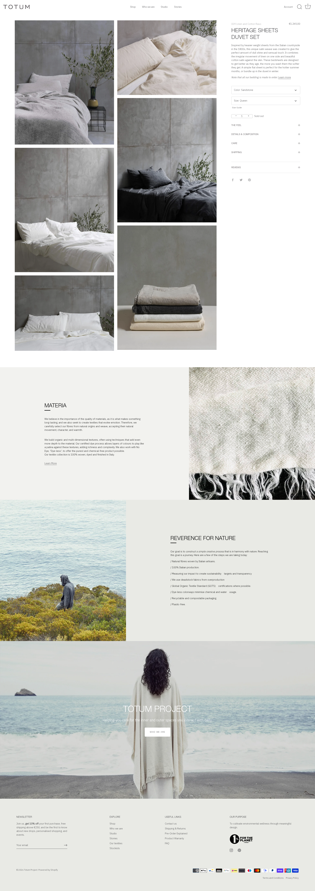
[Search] (299, 7)
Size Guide (237, 107)
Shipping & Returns (175, 828)
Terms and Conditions (273, 878)
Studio (164, 6)
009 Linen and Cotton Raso (246, 23)
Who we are (148, 6)
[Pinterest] (239, 850)
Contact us (171, 823)
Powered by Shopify (48, 869)
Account (288, 6)
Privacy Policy (292, 878)
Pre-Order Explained (176, 833)
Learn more (284, 77)
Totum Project (30, 869)
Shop (133, 6)
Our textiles (116, 843)
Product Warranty (174, 838)
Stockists (115, 848)
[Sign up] (65, 845)
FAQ (167, 843)
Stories (178, 6)
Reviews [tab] (236, 167)
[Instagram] (231, 850)
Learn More (50, 463)
